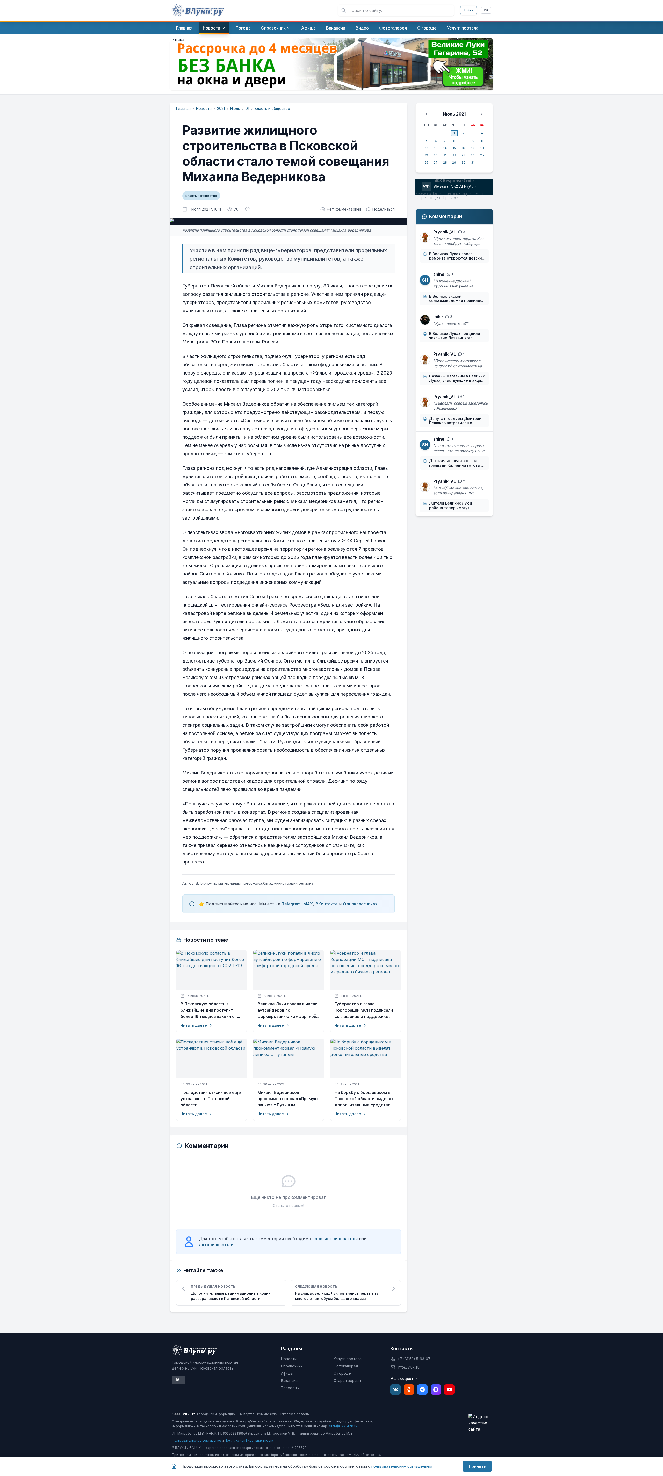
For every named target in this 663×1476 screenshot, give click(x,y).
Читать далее (194, 1025)
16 (463, 148)
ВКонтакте (326, 903)
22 (454, 155)
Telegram (291, 903)
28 (445, 162)
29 (454, 162)
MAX (308, 903)
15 (454, 148)
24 (473, 155)
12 (426, 148)
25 (482, 155)
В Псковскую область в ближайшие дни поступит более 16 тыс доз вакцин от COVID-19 (209, 1010)
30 (464, 162)
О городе (342, 1373)
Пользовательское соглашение (196, 1440)
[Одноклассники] (409, 1389)
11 (482, 141)
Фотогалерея (346, 1366)
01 (247, 108)
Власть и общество (272, 108)
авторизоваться (216, 1244)
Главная (183, 108)
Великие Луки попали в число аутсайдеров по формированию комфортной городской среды (287, 1010)
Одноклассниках (360, 903)
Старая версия (347, 1380)
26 (426, 162)
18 (482, 148)
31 (472, 162)
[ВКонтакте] (395, 1389)
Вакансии (289, 1380)
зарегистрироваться (335, 1238)
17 (472, 148)
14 (445, 148)
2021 (221, 108)
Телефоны (290, 1388)
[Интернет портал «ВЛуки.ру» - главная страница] (198, 10)
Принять (477, 1466)
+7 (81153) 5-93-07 (414, 1359)
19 (426, 155)
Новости (204, 108)
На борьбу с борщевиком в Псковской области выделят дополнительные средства (364, 1099)
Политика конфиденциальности (249, 1440)
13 (435, 148)
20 (436, 155)
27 (436, 162)
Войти (468, 10)
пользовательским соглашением (401, 1466)
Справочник (291, 1366)
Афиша (287, 1373)
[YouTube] (449, 1389)
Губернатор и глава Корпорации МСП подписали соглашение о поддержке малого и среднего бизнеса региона (364, 1010)
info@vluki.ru (409, 1367)
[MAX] (436, 1389)
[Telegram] (422, 1389)
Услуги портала (348, 1359)
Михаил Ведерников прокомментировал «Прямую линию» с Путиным (287, 1099)
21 (444, 155)
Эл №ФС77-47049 (342, 1426)
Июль (235, 108)
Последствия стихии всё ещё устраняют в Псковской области (211, 1099)
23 (463, 155)
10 (472, 141)
